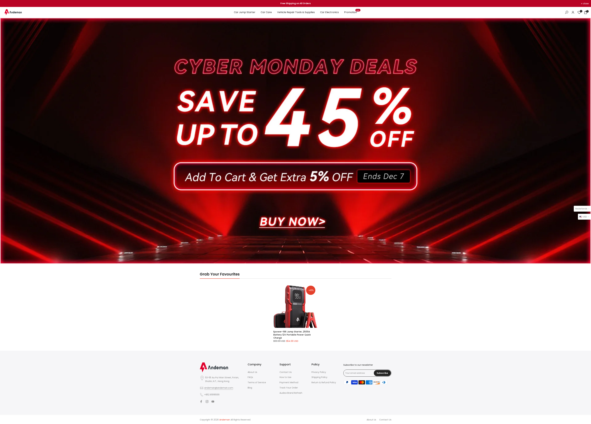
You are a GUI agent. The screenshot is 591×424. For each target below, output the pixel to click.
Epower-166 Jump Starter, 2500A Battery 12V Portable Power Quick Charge (292, 334)
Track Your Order (288, 387)
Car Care (266, 12)
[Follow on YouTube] (212, 401)
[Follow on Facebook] (201, 401)
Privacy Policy (319, 372)
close (7, 3)
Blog (250, 387)
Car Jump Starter (244, 12)
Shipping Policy (319, 377)
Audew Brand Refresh (290, 392)
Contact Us (285, 372)
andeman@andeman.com (218, 387)
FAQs (250, 377)
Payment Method (288, 382)
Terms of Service (257, 382)
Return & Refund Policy (324, 382)
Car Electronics (329, 12)
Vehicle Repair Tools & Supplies (296, 12)
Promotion (351, 12)
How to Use (285, 377)
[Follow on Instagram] (207, 401)
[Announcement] (295, 3)
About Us (252, 372)
